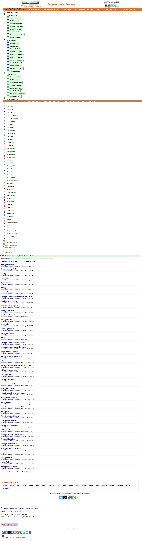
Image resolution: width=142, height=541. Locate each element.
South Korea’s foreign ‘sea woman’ (13, 393)
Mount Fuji (5, 462)
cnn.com (25, 511)
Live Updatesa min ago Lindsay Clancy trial (16, 296)
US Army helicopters (8, 430)
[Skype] (113, 5)
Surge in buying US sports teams (12, 434)
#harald (44, 485)
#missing (91, 485)
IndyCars (4, 453)
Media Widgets (9, 252)
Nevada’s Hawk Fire (8, 439)
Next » (27, 471)
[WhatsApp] (111, 5)
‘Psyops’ (4, 287)
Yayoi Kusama (6, 283)
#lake (37, 485)
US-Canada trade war (8, 420)
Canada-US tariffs (7, 379)
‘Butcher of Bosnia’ (7, 264)
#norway (51, 485)
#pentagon (120, 485)
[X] (106, 5)
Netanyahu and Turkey (9, 384)
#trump (12, 485)
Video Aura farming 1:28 (9, 306)
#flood (31, 485)
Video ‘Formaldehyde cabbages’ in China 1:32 (17, 365)
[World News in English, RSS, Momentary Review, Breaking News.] (9, 526)
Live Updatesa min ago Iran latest (13, 342)
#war (58, 485)
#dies (77, 485)
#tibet (97, 485)
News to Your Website (11, 250)
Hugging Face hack (7, 388)
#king (24, 485)
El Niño (3, 273)
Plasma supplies (6, 457)
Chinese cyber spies (7, 329)
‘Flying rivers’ (6, 411)
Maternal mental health (9, 443)
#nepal (5, 485)
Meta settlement (6, 292)
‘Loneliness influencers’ (9, 466)
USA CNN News (9, 266)
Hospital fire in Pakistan (9, 352)
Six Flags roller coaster (9, 301)
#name (64, 485)
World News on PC (10, 247)
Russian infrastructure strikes (11, 356)
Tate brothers (5, 278)
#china (84, 485)
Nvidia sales (5, 324)
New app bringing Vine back (11, 448)
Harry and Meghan (7, 333)
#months (104, 485)
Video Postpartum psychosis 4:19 (12, 407)
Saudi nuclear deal (7, 310)
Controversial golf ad (8, 269)
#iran (18, 485)
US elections (5, 361)
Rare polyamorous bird (9, 398)
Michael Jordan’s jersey (9, 370)
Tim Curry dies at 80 (8, 315)
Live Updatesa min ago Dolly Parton (13, 347)
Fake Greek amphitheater (10, 416)
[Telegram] (115, 5)
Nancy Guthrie (6, 402)
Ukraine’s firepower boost (10, 425)
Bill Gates (4, 338)
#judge (112, 485)
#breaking (6, 488)
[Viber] (109, 5)
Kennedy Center (6, 375)
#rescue (128, 485)
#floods (71, 485)
